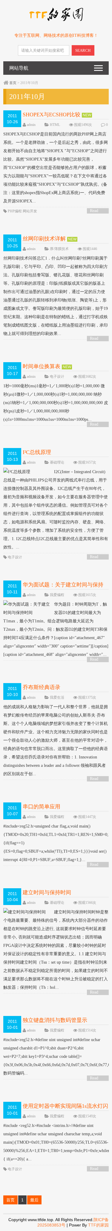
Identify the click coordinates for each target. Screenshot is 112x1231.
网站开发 (30, 211)
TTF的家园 (98, 1225)
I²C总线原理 (37, 452)
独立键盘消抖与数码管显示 (55, 1020)
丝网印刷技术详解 (44, 239)
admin (31, 125)
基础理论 (57, 462)
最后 (34, 1200)
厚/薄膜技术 (59, 249)
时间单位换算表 (41, 366)
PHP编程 (15, 211)
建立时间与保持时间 (47, 892)
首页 (12, 83)
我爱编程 (57, 595)
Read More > (96, 211)
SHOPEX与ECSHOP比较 (51, 115)
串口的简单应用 (41, 807)
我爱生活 (57, 697)
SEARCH (82, 50)
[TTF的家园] (56, 20)
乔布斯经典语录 (41, 687)
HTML (55, 125)
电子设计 (57, 376)
